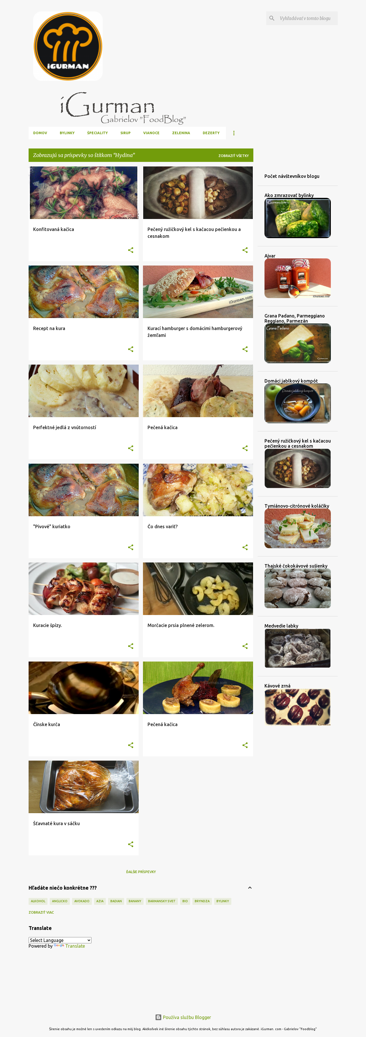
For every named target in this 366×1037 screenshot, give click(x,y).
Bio (185, 901)
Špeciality (97, 133)
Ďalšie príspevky (141, 872)
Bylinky (67, 133)
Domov (40, 133)
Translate (75, 945)
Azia (100, 901)
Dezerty (211, 133)
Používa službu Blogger (186, 1017)
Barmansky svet (162, 901)
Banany (135, 901)
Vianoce (151, 133)
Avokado (81, 901)
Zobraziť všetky (233, 156)
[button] (130, 250)
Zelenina (181, 133)
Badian (116, 901)
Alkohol (38, 901)
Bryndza (202, 901)
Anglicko (59, 901)
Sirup (125, 133)
